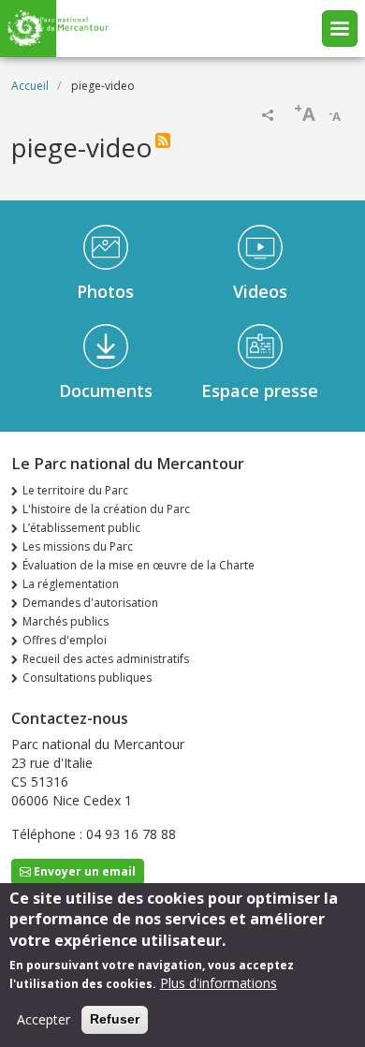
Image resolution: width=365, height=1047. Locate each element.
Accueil (30, 86)
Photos (105, 291)
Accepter (43, 1019)
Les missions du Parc (77, 546)
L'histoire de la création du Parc (106, 509)
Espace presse (259, 390)
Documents (106, 390)
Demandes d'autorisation (90, 603)
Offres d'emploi (64, 640)
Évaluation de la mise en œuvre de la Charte (138, 565)
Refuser (114, 1018)
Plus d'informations (218, 983)
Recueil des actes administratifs (105, 659)
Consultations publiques (87, 678)
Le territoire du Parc (75, 490)
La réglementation (70, 584)
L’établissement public (81, 528)
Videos (260, 291)
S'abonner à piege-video (162, 140)
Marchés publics (65, 621)
